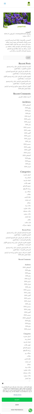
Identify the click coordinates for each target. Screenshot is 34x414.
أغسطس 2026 (27, 105)
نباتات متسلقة (27, 211)
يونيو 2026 (28, 110)
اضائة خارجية (27, 180)
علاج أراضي (27, 197)
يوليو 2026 (28, 108)
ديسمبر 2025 (27, 127)
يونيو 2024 (28, 161)
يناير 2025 (28, 141)
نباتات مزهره (26, 36)
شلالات (29, 194)
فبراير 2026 (27, 122)
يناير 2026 (28, 124)
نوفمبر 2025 (27, 130)
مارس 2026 (27, 119)
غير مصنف (28, 200)
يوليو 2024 (28, 158)
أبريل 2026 (28, 116)
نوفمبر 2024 (27, 147)
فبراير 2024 (27, 166)
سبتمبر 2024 (27, 152)
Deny (17, 405)
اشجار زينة (28, 177)
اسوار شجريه (27, 175)
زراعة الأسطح (27, 189)
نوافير (29, 219)
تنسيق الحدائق (27, 186)
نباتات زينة (28, 205)
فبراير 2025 (27, 138)
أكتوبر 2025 (27, 133)
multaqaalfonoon (21, 34)
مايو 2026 (28, 113)
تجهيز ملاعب (27, 183)
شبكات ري (28, 191)
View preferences (17, 410)
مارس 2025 (27, 136)
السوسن (28, 32)
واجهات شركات (26, 225)
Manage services (17, 394)
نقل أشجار (28, 217)
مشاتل (29, 203)
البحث (28, 57)
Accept (17, 400)
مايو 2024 (28, 164)
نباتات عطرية (27, 208)
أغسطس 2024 (27, 155)
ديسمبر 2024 (27, 144)
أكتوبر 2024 (27, 150)
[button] (3, 383)
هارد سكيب (28, 222)
